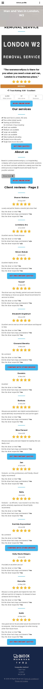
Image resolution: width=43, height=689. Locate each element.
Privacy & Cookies (21, 681)
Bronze (21, 86)
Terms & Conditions (31, 679)
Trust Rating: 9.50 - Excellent (22, 90)
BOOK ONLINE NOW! (21, 103)
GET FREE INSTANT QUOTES (21, 275)
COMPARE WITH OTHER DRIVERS (21, 367)
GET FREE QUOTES (21, 146)
